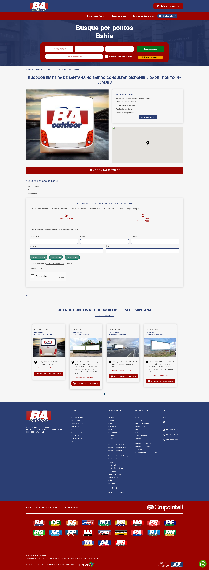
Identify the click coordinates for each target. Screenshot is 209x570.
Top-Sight (111, 483)
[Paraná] (153, 523)
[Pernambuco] (170, 523)
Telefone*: (33, 246)
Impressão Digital (78, 423)
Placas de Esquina (78, 438)
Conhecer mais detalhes (47, 368)
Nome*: (83, 237)
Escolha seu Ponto (95, 16)
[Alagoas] (104, 543)
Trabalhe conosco (142, 435)
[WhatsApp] (203, 564)
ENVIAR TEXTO (72, 257)
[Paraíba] (121, 543)
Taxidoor (74, 441)
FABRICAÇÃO (56, 257)
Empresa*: (110, 246)
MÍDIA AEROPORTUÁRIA (117, 444)
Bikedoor (111, 417)
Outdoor (74, 429)
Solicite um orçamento (170, 6)
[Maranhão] (88, 532)
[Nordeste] (121, 532)
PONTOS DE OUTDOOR (116, 493)
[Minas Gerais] (137, 523)
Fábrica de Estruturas (143, 16)
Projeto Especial (114, 477)
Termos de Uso (140, 449)
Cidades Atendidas (142, 423)
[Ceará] (55, 523)
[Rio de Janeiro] (153, 532)
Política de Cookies (142, 446)
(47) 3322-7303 (143, 221)
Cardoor (111, 423)
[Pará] (137, 532)
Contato (138, 438)
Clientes (138, 429)
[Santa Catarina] (55, 532)
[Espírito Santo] (71, 523)
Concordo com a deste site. (53, 264)
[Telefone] (164, 434)
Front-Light (112, 438)
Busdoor (38, 69)
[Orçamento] (167, 16)
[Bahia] (39, 523)
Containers (112, 429)
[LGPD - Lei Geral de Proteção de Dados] (86, 564)
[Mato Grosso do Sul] (121, 523)
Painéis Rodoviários (115, 468)
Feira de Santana (53, 69)
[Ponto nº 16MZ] (160, 347)
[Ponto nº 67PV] (86, 347)
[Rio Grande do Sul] (39, 532)
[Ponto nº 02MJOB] (49, 347)
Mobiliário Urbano (114, 459)
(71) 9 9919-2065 (66, 218)
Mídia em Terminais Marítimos (119, 447)
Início (28, 69)
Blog (137, 432)
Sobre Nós (139, 420)
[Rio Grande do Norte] (170, 532)
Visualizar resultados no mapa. (121, 56)
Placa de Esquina (114, 474)
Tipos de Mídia (119, 16)
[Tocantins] (88, 543)
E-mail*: (134, 237)
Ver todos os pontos (104, 316)
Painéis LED (112, 465)
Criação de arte (141, 426)
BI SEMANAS (112, 488)
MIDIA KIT (75, 426)
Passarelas (112, 471)
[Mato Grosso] (104, 523)
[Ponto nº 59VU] (123, 347)
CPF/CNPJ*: (34, 237)
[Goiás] (88, 523)
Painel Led (75, 435)
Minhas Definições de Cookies (146, 452)
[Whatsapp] (164, 429)
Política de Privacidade (55, 264)
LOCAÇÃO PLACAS (38, 257)
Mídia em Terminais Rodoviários (115, 452)
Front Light (75, 420)
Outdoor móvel (77, 432)
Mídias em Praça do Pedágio (119, 456)
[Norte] (104, 532)
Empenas (111, 435)
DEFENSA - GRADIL (115, 432)
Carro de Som (113, 426)
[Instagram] (164, 422)
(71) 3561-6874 (143, 218)
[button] (147, 143)
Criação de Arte (77, 417)
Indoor (110, 441)
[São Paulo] (71, 532)
